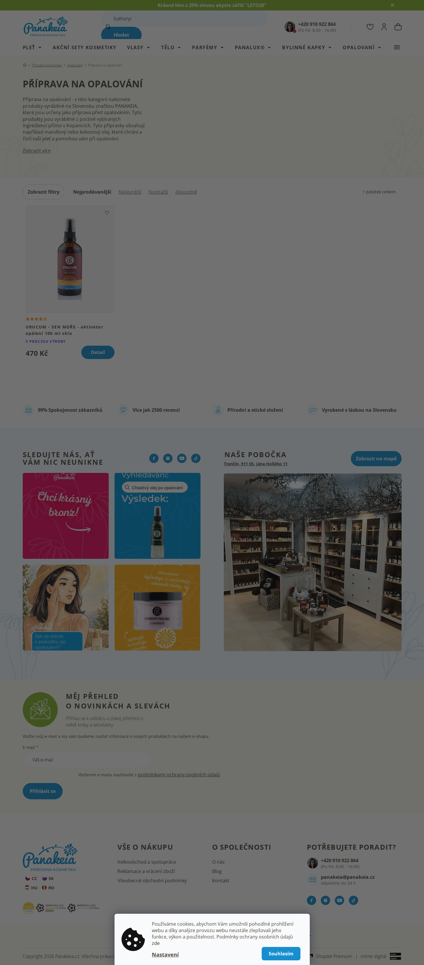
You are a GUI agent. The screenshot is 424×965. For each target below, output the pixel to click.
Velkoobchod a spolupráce (146, 862)
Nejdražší (158, 192)
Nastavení (165, 954)
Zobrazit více (37, 150)
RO (51, 887)
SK (51, 878)
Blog (217, 871)
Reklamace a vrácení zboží (146, 871)
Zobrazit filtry (43, 192)
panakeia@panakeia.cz (348, 877)
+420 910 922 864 (339, 860)
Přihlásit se (43, 791)
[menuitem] (35, 47)
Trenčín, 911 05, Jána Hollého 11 (256, 463)
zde (156, 943)
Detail (98, 352)
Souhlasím (281, 953)
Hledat (121, 35)
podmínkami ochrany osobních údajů (179, 774)
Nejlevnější (130, 192)
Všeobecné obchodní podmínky (152, 880)
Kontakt (220, 880)
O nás (218, 862)
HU (34, 887)
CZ (34, 878)
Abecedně (186, 192)
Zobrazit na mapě (376, 458)
